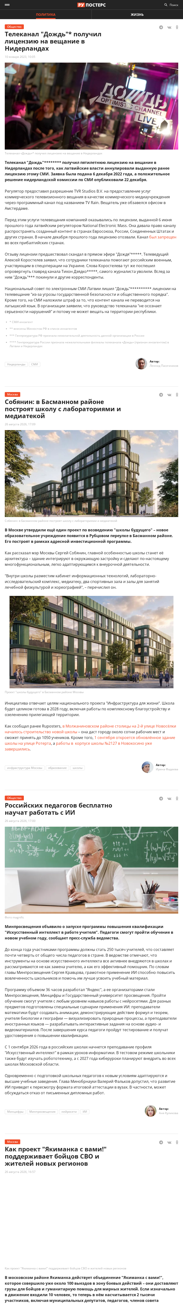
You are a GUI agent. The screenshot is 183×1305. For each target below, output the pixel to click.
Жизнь (137, 14)
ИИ (85, 1112)
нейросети (69, 1112)
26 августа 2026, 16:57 (20, 1172)
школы (77, 768)
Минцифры (15, 1112)
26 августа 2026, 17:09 (20, 424)
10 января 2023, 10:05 (20, 57)
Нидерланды (16, 364)
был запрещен (162, 237)
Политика (46, 14)
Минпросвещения (42, 1112)
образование (57, 768)
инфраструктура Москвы (24, 768)
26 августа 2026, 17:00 (20, 821)
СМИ (34, 364)
